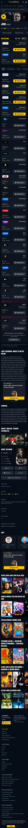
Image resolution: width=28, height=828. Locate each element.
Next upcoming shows (7, 805)
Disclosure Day (5, 739)
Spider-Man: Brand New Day (8, 737)
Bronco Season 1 (6, 811)
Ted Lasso (4, 754)
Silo (3, 750)
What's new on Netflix (7, 777)
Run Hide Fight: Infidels (7, 792)
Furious (3, 746)
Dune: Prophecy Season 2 (8, 807)
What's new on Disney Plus (8, 781)
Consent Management (19, 721)
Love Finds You (5, 798)
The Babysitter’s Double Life (8, 800)
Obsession (4, 731)
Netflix (3, 762)
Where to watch (7, 32)
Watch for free (19, 32)
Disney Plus (4, 766)
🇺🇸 (23, 38)
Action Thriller (8, 503)
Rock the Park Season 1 (7, 817)
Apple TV (4, 768)
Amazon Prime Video (7, 764)
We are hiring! (6, 722)
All (3, 69)
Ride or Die (4, 752)
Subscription (10, 69)
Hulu (3, 770)
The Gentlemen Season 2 (7, 809)
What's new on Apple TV (7, 783)
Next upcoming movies (7, 789)
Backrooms (4, 733)
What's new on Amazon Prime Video (10, 779)
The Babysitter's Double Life (8, 796)
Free (18, 69)
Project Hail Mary (6, 735)
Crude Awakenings (6, 794)
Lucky (3, 748)
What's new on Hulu (6, 785)
